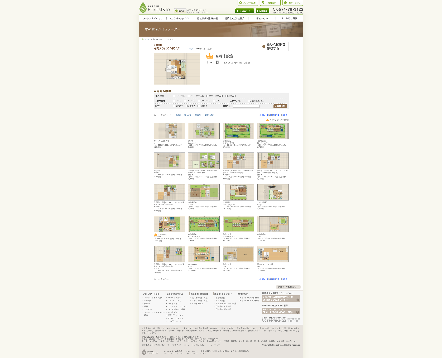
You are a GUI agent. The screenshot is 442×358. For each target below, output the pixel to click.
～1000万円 (180, 96)
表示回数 (187, 115)
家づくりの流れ (174, 298)
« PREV (262, 115)
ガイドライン (173, 303)
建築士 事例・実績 (200, 298)
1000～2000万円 (197, 96)
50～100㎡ (191, 101)
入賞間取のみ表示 (257, 101)
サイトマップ (214, 345)
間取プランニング (175, 315)
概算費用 (198, 115)
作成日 (178, 115)
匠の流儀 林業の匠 (223, 306)
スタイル (148, 309)
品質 (146, 306)
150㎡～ (219, 101)
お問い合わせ (200, 345)
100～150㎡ (205, 101)
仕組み (147, 303)
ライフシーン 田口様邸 (249, 298)
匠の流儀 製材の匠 (223, 309)
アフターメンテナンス (177, 306)
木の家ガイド (173, 312)
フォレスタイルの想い (153, 298)
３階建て (203, 106)
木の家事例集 (197, 303)
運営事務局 (146, 345)
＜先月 (190, 49)
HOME (147, 39)
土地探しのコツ (174, 321)
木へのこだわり (174, 301)
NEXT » (285, 115)
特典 (146, 315)
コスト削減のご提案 (176, 309)
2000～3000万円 (216, 96)
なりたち (148, 301)
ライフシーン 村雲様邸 (249, 301)
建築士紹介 (220, 298)
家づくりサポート (175, 318)
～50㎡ (178, 101)
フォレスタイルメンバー (154, 312)
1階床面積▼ (210, 115)
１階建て (179, 106)
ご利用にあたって (161, 345)
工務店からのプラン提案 (226, 303)
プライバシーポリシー (181, 345)
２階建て (191, 106)
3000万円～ (232, 96)
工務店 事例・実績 (200, 301)
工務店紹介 (220, 301)
